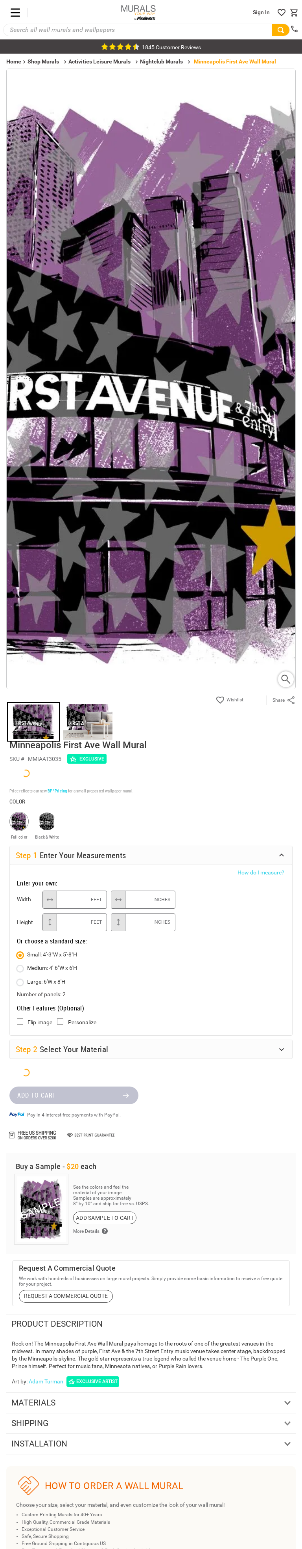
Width (24, 666)
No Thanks (151, 839)
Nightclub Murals (161, 61)
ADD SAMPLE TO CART (105, 984)
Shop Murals (43, 61)
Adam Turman (46, 1148)
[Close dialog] (285, 700)
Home (59, 816)
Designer (243, 816)
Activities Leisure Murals (99, 61)
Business (151, 816)
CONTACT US (37, 1341)
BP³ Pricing (57, 557)
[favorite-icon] (281, 12)
